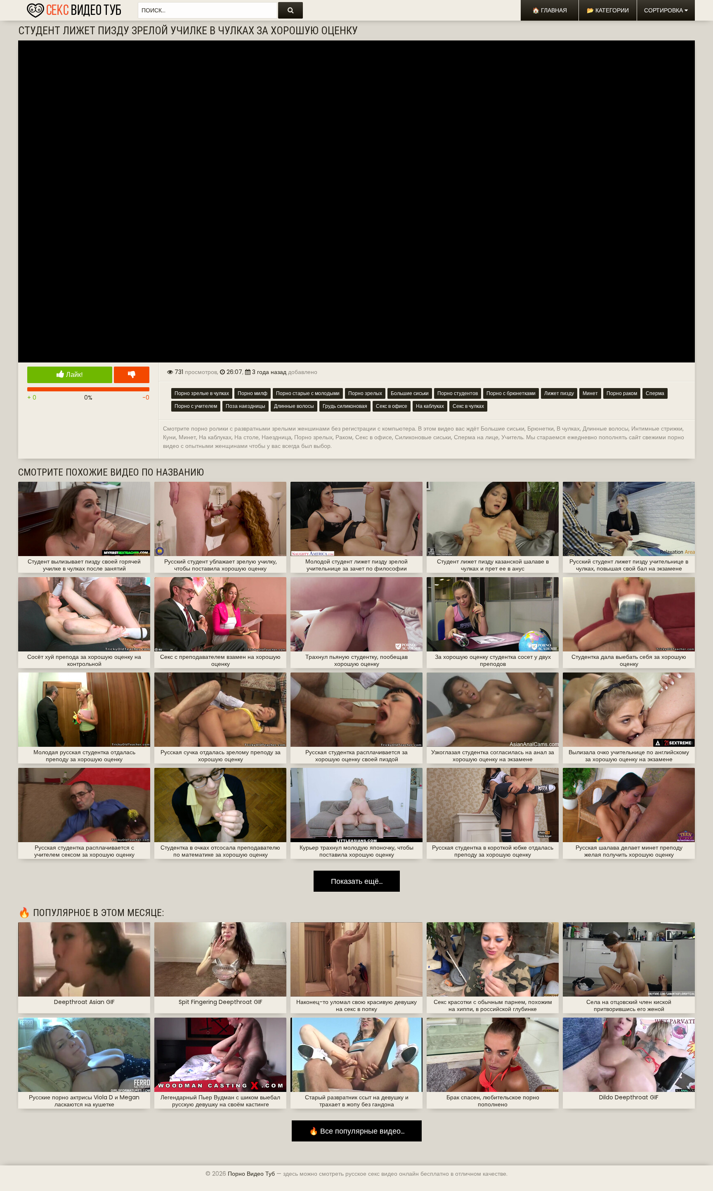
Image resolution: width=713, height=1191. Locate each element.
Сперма (655, 393)
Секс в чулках (468, 406)
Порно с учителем (196, 406)
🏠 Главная (549, 10)
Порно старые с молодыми (308, 393)
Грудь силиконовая (345, 406)
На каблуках (430, 406)
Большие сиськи (410, 393)
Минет (590, 393)
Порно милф (252, 393)
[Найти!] (290, 10)
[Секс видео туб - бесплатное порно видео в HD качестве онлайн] (74, 8)
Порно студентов (457, 393)
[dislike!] (131, 375)
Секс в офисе (391, 406)
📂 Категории (608, 10)
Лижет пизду (559, 393)
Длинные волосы (294, 406)
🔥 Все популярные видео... (357, 1131)
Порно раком (622, 393)
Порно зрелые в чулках (202, 393)
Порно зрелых (365, 393)
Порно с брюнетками (511, 393)
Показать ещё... (357, 881)
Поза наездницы (245, 406)
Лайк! (73, 374)
